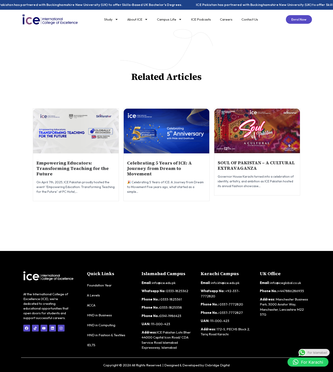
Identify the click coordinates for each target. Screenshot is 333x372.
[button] (307, 362)
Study (108, 19)
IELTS (91, 345)
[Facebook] (26, 328)
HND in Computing (101, 325)
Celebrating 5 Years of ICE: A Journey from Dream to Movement (159, 168)
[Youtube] (44, 328)
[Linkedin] (52, 328)
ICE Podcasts (201, 19)
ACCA (91, 305)
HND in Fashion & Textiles (106, 335)
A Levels (93, 295)
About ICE (134, 19)
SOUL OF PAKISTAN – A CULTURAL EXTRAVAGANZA (256, 165)
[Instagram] (61, 328)
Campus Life (166, 19)
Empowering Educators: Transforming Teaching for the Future (72, 168)
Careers (226, 19)
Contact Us (249, 19)
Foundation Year (99, 285)
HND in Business (99, 315)
